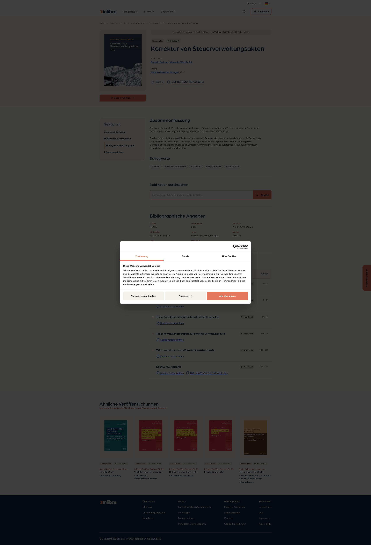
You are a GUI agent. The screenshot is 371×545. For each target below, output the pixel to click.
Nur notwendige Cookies (143, 296)
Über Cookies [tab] (229, 256)
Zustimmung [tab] (141, 256)
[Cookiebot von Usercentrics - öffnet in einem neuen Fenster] (235, 247)
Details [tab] (185, 256)
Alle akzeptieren (227, 296)
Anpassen (184, 296)
